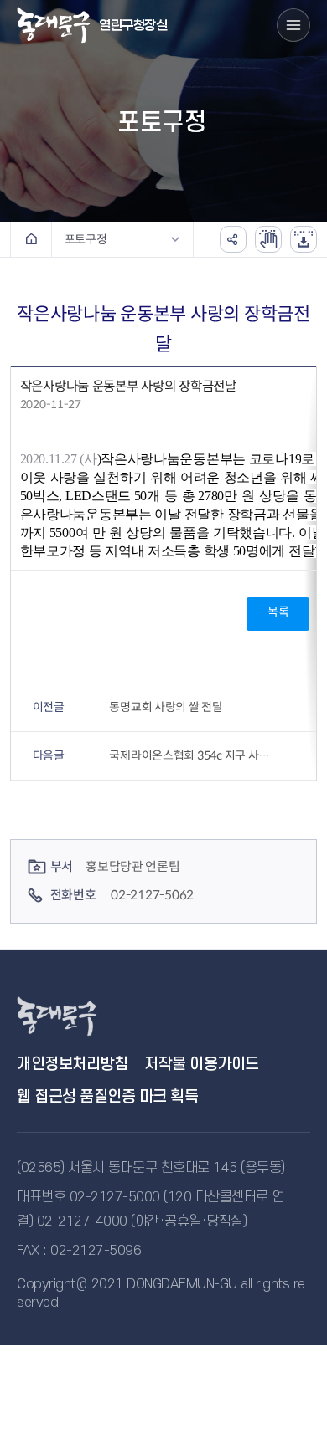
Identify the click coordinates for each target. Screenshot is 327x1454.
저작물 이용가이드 (201, 1064)
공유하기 (233, 239)
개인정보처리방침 (72, 1064)
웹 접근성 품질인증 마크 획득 (107, 1097)
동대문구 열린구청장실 (75, 1016)
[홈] (31, 239)
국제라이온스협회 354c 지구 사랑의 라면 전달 (193, 755)
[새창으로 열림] (268, 239)
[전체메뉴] (293, 25)
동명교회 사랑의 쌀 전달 (165, 706)
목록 (277, 611)
